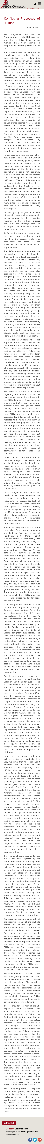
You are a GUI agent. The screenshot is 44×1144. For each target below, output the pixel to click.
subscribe (9, 1123)
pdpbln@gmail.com (13, 1134)
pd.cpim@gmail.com (13, 1132)
